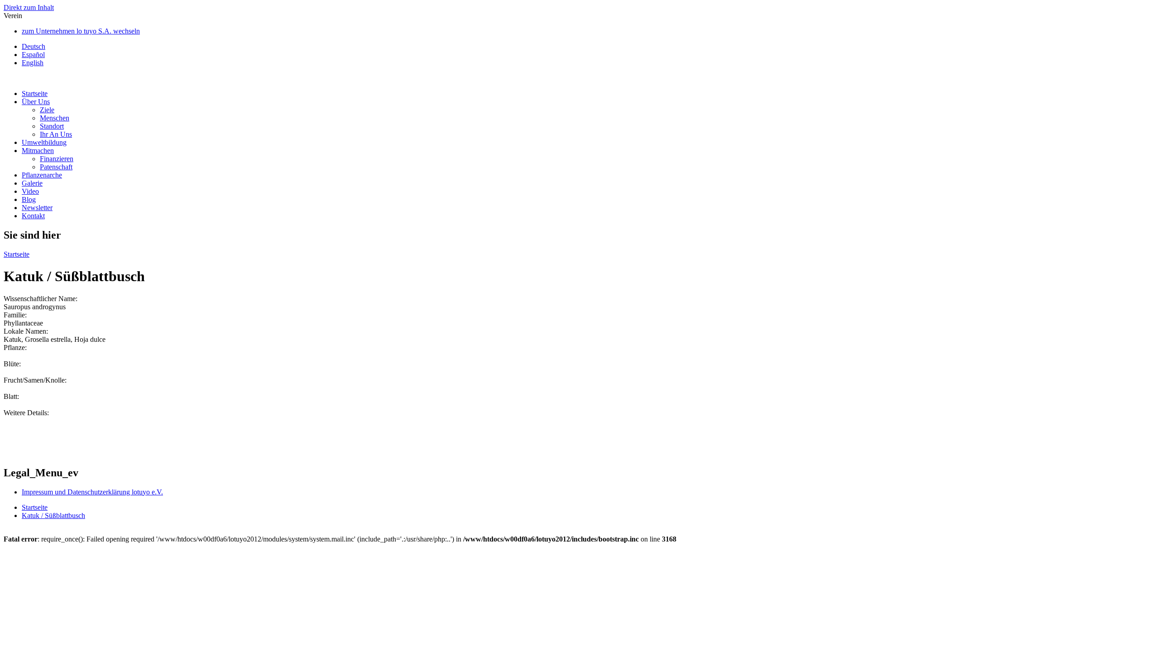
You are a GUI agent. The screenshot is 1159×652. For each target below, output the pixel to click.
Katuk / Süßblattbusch (53, 515)
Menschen (54, 118)
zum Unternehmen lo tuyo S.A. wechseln (81, 31)
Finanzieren (56, 159)
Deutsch (33, 46)
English (32, 63)
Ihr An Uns (56, 134)
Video (30, 191)
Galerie (32, 183)
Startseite (35, 93)
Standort (52, 126)
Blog (29, 199)
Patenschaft (56, 167)
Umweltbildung (44, 142)
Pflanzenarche (42, 175)
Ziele (47, 110)
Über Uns (36, 101)
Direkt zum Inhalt (29, 7)
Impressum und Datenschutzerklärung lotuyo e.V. (92, 492)
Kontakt (33, 216)
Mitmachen (38, 150)
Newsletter (37, 207)
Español (33, 54)
